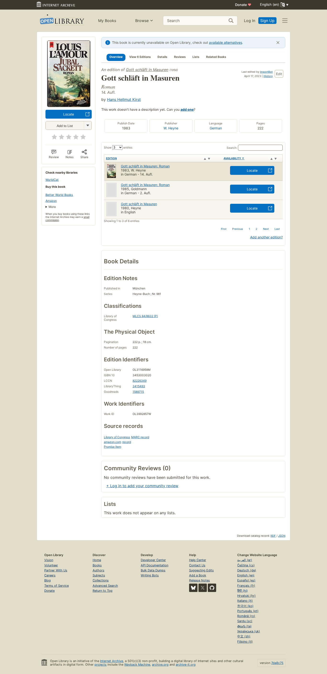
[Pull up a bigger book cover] (68, 105)
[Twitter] (202, 588)
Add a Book (197, 575)
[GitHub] (212, 588)
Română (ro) (246, 616)
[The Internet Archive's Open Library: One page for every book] (62, 21)
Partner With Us (55, 570)
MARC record (140, 437)
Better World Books (59, 195)
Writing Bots (150, 575)
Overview (116, 57)
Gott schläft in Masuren (147, 69)
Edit (279, 74)
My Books (107, 20)
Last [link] (277, 229)
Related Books (216, 57)
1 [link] (249, 229)
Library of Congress (117, 437)
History (268, 76)
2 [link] (256, 229)
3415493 (139, 386)
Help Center (197, 560)
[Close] (278, 42)
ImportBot (266, 71)
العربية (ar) (244, 560)
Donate (243, 5)
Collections (101, 580)
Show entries (118, 147)
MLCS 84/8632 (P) (145, 316)
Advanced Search (105, 585)
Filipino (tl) (245, 641)
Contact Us (197, 565)
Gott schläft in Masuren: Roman (145, 185)
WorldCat (52, 180)
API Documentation (154, 565)
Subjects (99, 575)
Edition (111, 158)
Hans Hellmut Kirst (124, 99)
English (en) (245, 575)
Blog (47, 580)
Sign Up (267, 20)
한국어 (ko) (245, 606)
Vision (48, 560)
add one (187, 109)
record (126, 442)
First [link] (223, 229)
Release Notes (199, 580)
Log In (249, 20)
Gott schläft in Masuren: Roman (145, 166)
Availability (234, 158)
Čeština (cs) (246, 565)
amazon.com (112, 442)
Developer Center (153, 560)
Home (97, 560)
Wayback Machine (137, 664)
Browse (142, 20)
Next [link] (266, 229)
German (216, 128)
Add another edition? (266, 237)
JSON (281, 535)
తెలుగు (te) (244, 626)
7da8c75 (277, 663)
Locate (68, 114)
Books (97, 565)
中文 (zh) (243, 636)
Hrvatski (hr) (246, 595)
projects (101, 664)
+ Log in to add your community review (142, 485)
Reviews (180, 57)
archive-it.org (186, 664)
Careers (50, 575)
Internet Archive (111, 661)
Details (162, 57)
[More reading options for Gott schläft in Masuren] (87, 125)
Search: (232, 147)
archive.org (160, 664)
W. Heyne (171, 128)
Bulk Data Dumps (153, 570)
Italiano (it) (245, 600)
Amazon (51, 201)
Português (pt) (248, 611)
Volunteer (51, 565)
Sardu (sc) (244, 621)
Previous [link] (237, 229)
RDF (273, 535)
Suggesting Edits (201, 570)
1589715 (138, 391)
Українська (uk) (248, 631)
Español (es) (246, 580)
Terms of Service (56, 585)
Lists (195, 57)
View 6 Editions (140, 57)
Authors (98, 570)
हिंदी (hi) (242, 590)
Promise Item (112, 446)
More (52, 207)
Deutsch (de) (246, 570)
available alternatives (225, 42)
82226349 (140, 380)
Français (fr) (246, 585)
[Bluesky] (193, 588)
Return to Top (103, 590)
